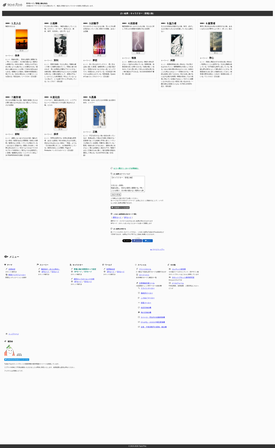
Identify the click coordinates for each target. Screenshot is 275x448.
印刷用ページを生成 (121, 207)
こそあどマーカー (148, 298)
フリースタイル (145, 269)
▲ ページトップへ (157, 249)
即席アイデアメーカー (17, 275)
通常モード (117, 217)
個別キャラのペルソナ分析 (84, 279)
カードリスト (144, 275)
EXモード (55, 272)
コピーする (116, 194)
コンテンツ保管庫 (179, 269)
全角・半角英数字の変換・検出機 (154, 327)
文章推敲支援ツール (147, 283)
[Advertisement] (68, 407)
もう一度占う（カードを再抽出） (126, 168)
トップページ (13, 334)
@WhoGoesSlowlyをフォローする (17, 359)
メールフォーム (178, 283)
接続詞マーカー (147, 293)
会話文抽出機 (146, 308)
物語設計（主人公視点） (50, 269)
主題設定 (11, 269)
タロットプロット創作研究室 (183, 277)
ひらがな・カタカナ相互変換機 (153, 322)
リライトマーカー (148, 288)
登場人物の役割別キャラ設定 (85, 269)
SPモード (127, 217)
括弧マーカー (146, 303)
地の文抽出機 (146, 312)
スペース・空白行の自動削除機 (153, 317)
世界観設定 (110, 269)
